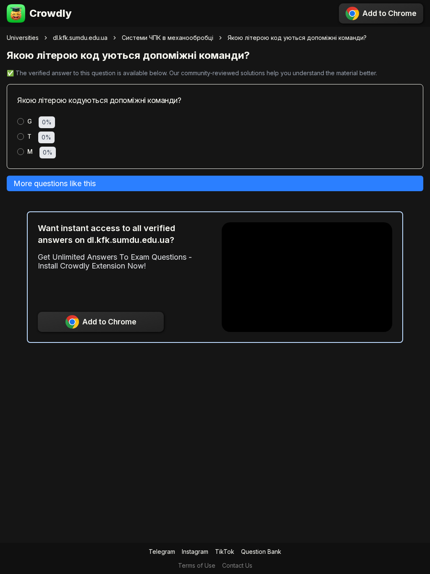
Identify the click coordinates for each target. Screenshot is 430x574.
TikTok (224, 551)
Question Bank (261, 551)
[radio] (20, 121)
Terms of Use (196, 565)
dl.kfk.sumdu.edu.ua (80, 37)
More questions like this (54, 183)
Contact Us (237, 565)
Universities (23, 37)
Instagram (195, 551)
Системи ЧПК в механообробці (167, 37)
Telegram (162, 551)
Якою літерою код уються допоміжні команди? (297, 37)
